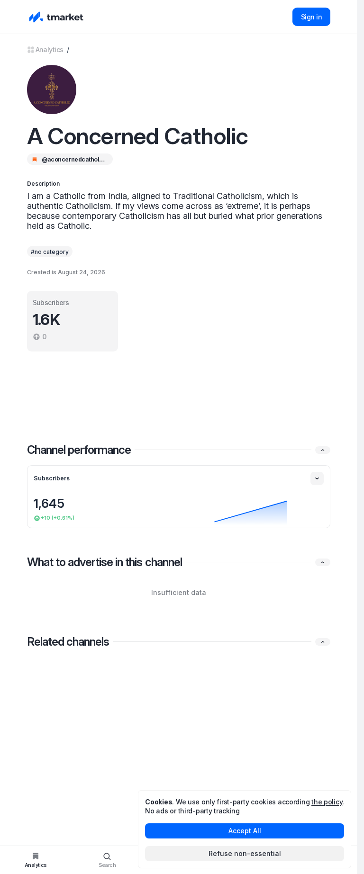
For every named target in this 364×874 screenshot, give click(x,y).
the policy (326, 802)
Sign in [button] (311, 17)
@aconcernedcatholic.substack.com (74, 159)
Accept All (244, 831)
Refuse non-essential (245, 853)
